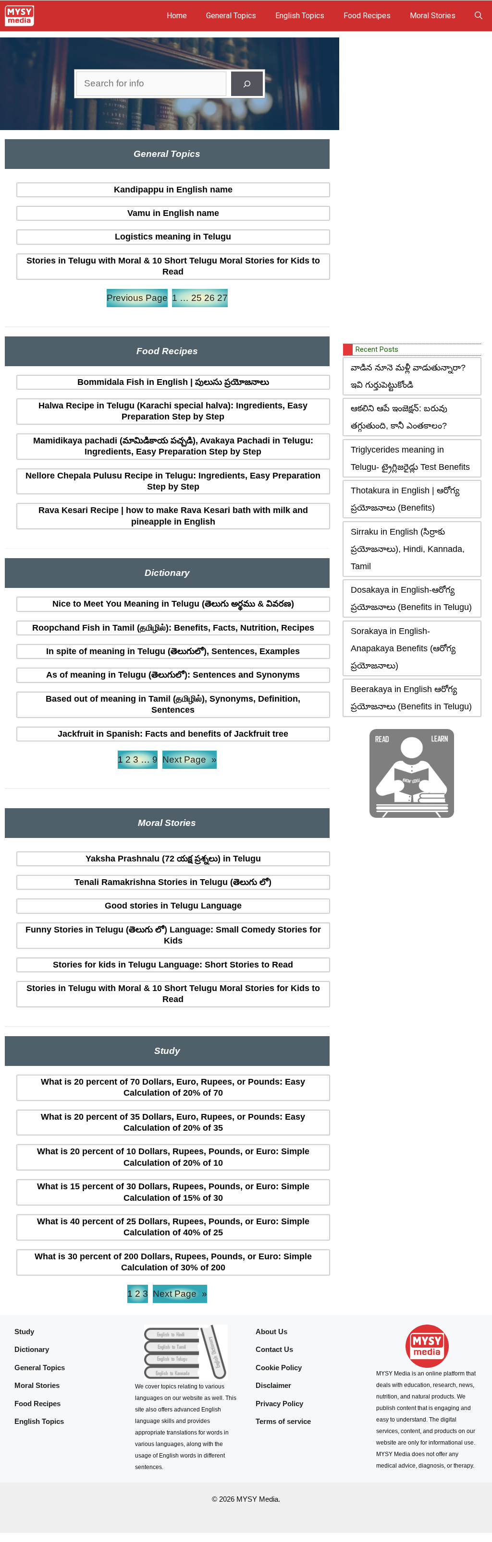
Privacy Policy (279, 1403)
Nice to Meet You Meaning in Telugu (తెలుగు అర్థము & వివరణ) (173, 604)
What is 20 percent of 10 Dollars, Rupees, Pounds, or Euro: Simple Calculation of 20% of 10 (173, 1157)
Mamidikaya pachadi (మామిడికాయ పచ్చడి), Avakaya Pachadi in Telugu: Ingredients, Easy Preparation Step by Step (173, 446)
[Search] (247, 84)
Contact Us (274, 1349)
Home (177, 15)
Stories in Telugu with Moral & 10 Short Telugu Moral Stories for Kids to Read (173, 266)
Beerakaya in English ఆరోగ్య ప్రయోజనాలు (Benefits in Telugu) (411, 697)
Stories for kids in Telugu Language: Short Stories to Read (173, 964)
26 (209, 298)
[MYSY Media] (19, 15)
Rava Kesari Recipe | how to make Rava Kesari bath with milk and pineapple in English (173, 515)
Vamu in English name (173, 213)
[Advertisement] (415, 189)
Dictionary (31, 1349)
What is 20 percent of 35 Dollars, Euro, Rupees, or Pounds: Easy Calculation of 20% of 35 (173, 1122)
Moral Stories (432, 15)
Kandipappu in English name (173, 189)
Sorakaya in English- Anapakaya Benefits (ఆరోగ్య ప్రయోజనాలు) (403, 648)
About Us (271, 1331)
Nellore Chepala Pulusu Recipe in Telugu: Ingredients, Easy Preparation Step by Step (172, 481)
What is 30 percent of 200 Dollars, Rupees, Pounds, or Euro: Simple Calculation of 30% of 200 (173, 1262)
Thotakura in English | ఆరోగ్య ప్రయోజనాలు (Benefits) (405, 499)
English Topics (299, 15)
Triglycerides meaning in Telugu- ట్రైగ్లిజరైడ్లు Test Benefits (410, 458)
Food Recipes (367, 15)
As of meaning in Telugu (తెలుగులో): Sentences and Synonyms (173, 675)
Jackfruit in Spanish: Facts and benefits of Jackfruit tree (173, 734)
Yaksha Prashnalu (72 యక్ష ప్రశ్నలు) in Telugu (173, 858)
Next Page (189, 759)
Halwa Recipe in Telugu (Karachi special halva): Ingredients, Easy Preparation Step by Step (173, 411)
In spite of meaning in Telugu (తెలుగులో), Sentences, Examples (173, 651)
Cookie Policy (279, 1367)
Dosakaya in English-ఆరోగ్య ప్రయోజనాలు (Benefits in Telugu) (411, 598)
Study (24, 1331)
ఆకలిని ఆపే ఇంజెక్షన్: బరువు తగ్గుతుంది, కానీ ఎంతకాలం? (399, 417)
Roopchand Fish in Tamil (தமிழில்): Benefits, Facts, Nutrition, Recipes (173, 628)
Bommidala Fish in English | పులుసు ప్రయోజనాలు (173, 382)
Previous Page (137, 298)
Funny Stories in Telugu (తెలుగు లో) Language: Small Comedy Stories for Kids (173, 935)
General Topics (231, 15)
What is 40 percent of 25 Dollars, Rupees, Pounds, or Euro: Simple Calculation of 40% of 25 (173, 1227)
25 (196, 298)
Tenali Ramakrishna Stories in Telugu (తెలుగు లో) (172, 882)
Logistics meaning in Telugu (173, 236)
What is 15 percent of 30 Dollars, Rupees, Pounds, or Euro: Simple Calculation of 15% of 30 (173, 1192)
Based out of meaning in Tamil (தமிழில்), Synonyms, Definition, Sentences (173, 704)
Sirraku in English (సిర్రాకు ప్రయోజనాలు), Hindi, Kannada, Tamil (408, 549)
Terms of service (283, 1421)
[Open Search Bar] (478, 15)
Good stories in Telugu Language (173, 905)
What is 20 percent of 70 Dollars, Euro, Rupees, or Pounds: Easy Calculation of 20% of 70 (173, 1087)
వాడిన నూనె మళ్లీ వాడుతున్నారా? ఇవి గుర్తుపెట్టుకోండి (408, 376)
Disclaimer (273, 1385)
